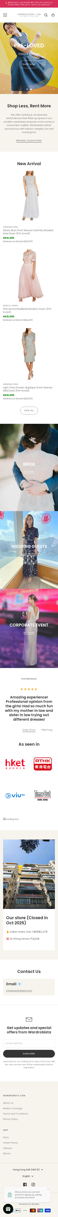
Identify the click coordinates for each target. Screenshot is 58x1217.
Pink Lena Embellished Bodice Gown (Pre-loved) (27, 310)
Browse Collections (29, 140)
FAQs (6, 1137)
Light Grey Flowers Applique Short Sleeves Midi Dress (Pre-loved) (27, 389)
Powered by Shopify (29, 1204)
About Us (8, 1103)
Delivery (7, 1148)
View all (29, 410)
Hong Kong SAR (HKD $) (26, 1169)
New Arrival (29, 164)
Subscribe (29, 1053)
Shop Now (29, 64)
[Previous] (4, 89)
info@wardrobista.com (19, 990)
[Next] (53, 89)
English (26, 1176)
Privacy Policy (10, 1119)
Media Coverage (12, 1108)
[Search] (46, 15)
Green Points (10, 1142)
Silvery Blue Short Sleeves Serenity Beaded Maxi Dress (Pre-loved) (28, 232)
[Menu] (5, 15)
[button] (47, 730)
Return (7, 1153)
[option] (29, 58)
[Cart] (53, 15)
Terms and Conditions (15, 1113)
